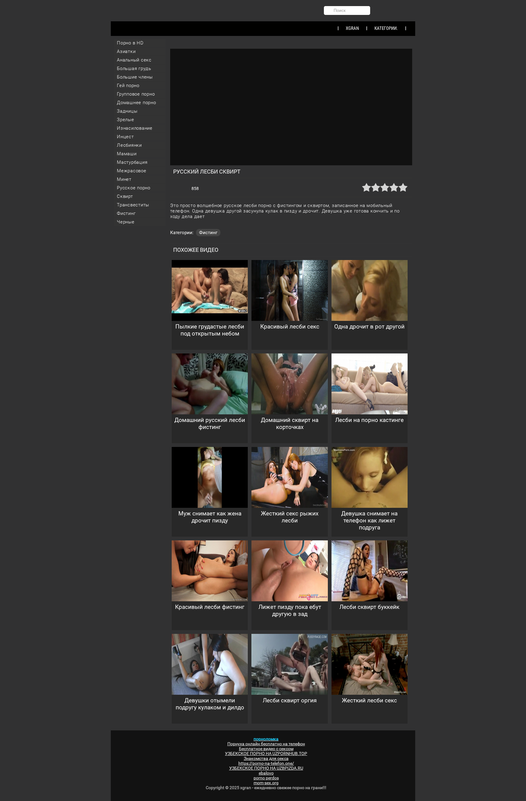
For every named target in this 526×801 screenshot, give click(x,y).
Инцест (125, 136)
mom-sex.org (266, 782)
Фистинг (126, 213)
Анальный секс (134, 60)
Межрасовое (131, 171)
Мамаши (127, 153)
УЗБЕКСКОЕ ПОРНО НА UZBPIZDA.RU (266, 768)
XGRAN (352, 28)
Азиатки (126, 51)
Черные (126, 222)
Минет (124, 179)
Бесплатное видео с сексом (266, 748)
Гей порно (128, 85)
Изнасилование (135, 128)
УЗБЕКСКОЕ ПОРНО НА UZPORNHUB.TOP (266, 753)
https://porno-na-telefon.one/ (266, 763)
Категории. (386, 28)
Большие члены (135, 77)
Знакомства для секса (266, 758)
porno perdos (266, 777)
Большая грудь (134, 68)
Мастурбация (132, 162)
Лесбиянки (129, 145)
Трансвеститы (133, 205)
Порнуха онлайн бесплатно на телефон (266, 743)
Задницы (127, 111)
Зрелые (125, 119)
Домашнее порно (136, 102)
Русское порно (133, 188)
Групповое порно (136, 94)
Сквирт (125, 196)
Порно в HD (130, 43)
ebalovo (266, 773)
